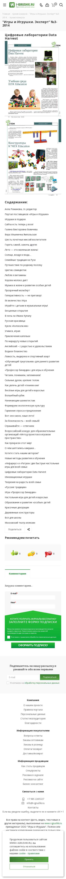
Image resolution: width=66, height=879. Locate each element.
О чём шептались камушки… (20, 448)
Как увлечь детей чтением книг (22, 385)
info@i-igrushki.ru (36, 803)
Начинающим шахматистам (20, 400)
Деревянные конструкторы (19, 512)
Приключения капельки (17, 336)
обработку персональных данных (42, 682)
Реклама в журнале (33, 774)
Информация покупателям (33, 730)
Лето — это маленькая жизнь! (21, 249)
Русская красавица (15, 320)
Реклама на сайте (33, 779)
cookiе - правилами (29, 853)
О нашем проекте (33, 705)
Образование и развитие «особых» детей (27, 502)
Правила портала (33, 709)
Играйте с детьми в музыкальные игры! (26, 305)
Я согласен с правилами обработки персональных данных (33, 637)
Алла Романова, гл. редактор (21, 209)
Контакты (33, 807)
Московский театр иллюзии (20, 522)
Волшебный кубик (15, 395)
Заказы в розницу (33, 744)
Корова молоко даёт (16, 280)
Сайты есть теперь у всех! (19, 224)
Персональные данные (33, 714)
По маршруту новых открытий (21, 341)
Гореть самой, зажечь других (21, 244)
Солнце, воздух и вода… (18, 254)
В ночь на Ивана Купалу (18, 315)
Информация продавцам (33, 761)
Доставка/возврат (33, 753)
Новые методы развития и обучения (25, 458)
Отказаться (29, 866)
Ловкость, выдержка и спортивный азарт (27, 356)
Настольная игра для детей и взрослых (26, 497)
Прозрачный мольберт (17, 290)
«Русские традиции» (15, 487)
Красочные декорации (17, 507)
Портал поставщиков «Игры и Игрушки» (27, 214)
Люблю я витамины (15, 275)
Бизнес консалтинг (33, 783)
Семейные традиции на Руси (20, 259)
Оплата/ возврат (33, 748)
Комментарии (17, 573)
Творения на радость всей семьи (23, 482)
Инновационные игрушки (18, 476)
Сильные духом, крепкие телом (22, 380)
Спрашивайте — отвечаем (19, 425)
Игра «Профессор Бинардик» (20, 492)
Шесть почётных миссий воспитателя (25, 239)
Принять (29, 859)
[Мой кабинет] (47, 5)
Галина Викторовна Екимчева (21, 229)
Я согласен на (34, 682)
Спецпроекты (33, 770)
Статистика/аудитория (33, 718)
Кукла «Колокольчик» (16, 325)
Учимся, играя (12, 330)
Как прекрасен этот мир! (18, 442)
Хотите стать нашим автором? (22, 453)
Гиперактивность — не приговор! (23, 295)
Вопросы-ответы (33, 735)
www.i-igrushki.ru (53, 823)
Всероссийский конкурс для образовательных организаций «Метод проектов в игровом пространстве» (30, 434)
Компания (33, 700)
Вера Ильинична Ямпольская (21, 234)
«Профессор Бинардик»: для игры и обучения (29, 370)
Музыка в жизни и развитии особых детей (28, 285)
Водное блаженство (16, 351)
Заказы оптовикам (33, 740)
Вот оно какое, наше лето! (19, 415)
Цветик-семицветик (15, 270)
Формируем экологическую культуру (25, 405)
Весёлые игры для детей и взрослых (24, 390)
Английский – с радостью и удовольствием (28, 346)
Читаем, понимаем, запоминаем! (23, 375)
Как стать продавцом (33, 766)
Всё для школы (13, 517)
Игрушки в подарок (15, 219)
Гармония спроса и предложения (23, 410)
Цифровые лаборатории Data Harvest (25, 471)
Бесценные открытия (16, 310)
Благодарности (33, 722)
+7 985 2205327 (35, 798)
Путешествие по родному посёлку (23, 264)
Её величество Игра (16, 300)
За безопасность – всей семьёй (22, 420)
